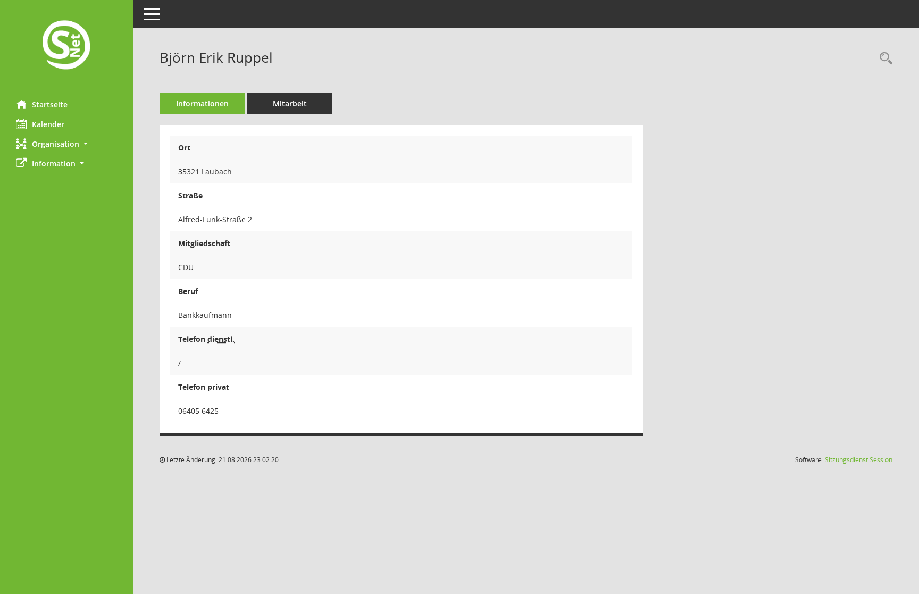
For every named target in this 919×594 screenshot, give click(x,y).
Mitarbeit (290, 103)
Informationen (202, 103)
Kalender (48, 124)
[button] (66, 144)
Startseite (50, 104)
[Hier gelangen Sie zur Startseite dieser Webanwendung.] (66, 46)
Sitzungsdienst (858, 459)
